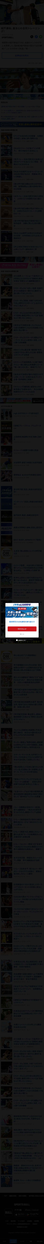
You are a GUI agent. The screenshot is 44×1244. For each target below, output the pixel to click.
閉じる (22, 634)
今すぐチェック (22, 629)
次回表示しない (22, 640)
